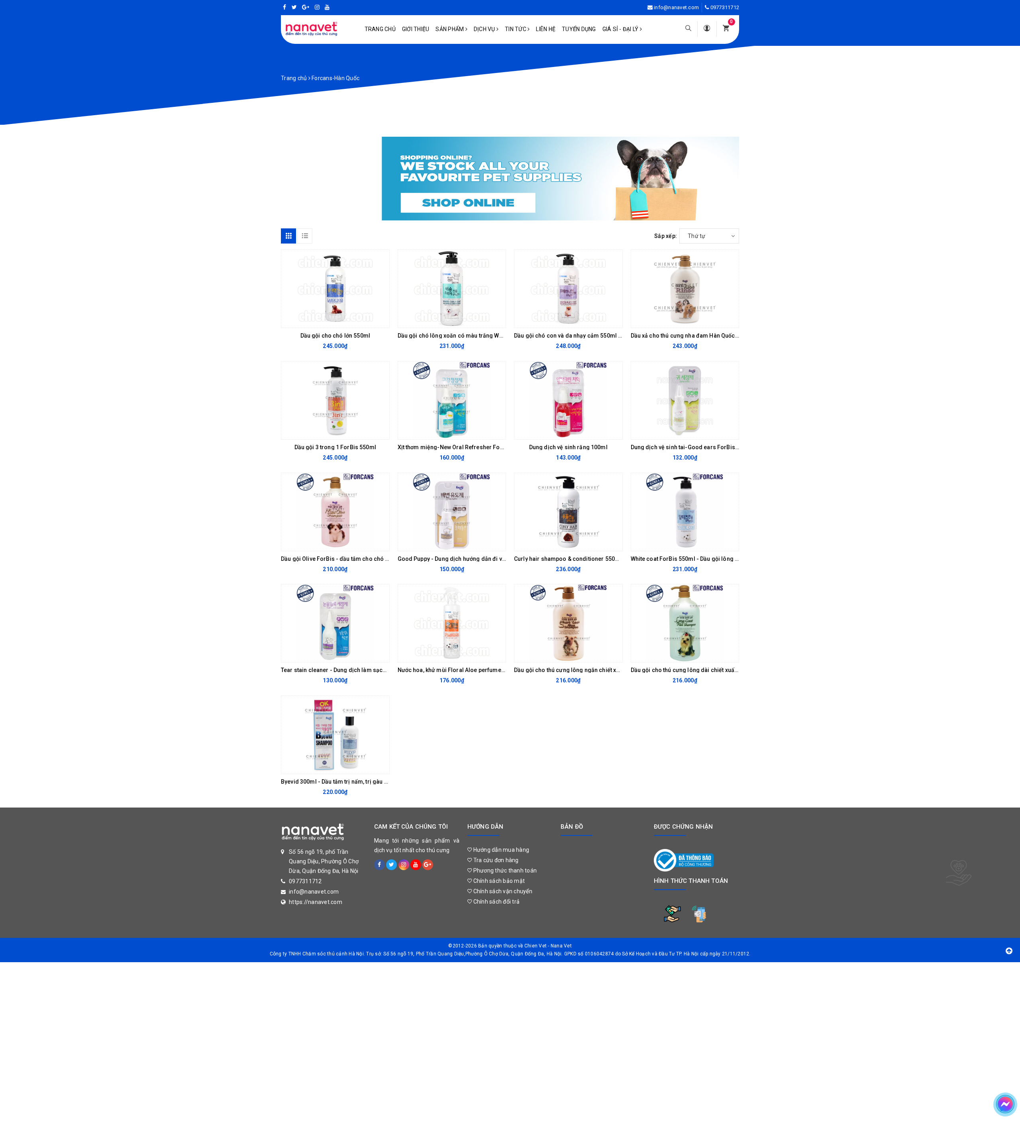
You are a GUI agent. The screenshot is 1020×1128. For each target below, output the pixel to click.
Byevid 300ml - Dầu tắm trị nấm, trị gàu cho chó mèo (350, 781)
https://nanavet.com (315, 902)
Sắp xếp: (665, 236)
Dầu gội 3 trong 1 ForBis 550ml (335, 447)
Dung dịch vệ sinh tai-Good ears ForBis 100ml (692, 447)
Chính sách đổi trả (496, 901)
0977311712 (725, 7)
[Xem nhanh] (381, 320)
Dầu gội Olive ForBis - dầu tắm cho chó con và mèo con (354, 559)
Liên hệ (545, 29)
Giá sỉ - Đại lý (621, 29)
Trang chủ (380, 29)
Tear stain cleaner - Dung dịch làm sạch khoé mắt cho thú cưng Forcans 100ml (385, 670)
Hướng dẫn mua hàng (500, 850)
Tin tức (516, 29)
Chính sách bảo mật (498, 881)
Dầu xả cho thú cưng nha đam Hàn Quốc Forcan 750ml (702, 335)
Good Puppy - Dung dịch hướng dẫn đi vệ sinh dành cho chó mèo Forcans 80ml (502, 559)
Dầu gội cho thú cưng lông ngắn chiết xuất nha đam (581, 670)
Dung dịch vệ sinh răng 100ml (568, 447)
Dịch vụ (485, 29)
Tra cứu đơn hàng (495, 860)
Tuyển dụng (579, 29)
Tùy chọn (329, 543)
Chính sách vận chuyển (502, 891)
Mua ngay (328, 319)
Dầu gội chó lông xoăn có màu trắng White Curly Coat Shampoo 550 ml (491, 335)
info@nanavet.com (676, 7)
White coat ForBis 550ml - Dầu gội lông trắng (690, 559)
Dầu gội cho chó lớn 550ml (335, 335)
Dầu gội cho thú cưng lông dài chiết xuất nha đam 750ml (705, 670)
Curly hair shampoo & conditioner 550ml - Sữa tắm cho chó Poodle (603, 559)
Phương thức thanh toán (504, 870)
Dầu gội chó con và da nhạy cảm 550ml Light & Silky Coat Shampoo (602, 335)
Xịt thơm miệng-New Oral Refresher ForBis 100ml (463, 447)
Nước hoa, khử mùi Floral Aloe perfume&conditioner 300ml (476, 670)
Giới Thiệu (416, 29)
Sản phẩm (450, 29)
